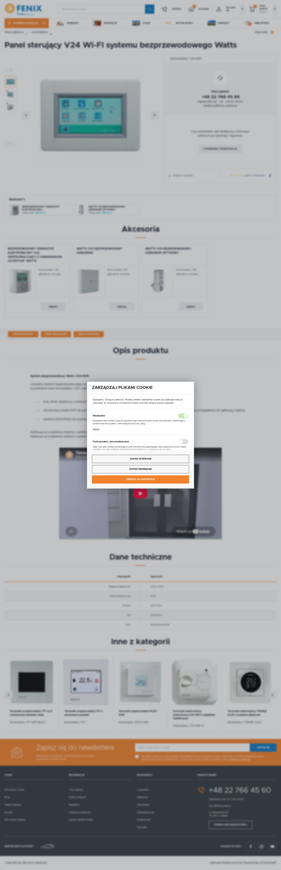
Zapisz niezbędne (140, 469)
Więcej (96, 429)
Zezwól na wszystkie (140, 479)
